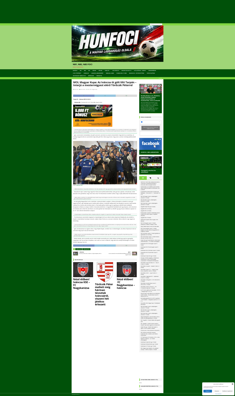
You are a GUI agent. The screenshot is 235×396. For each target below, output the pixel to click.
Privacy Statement (218, 393)
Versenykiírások (152, 70)
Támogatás (99, 75)
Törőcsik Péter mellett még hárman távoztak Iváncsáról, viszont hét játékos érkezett (104, 294)
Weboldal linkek (110, 73)
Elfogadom (208, 391)
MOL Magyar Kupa (93, 89)
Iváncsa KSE (79, 185)
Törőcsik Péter (86, 249)
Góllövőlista (115, 70)
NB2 (85, 70)
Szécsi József (82, 89)
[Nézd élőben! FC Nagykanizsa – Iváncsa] (127, 269)
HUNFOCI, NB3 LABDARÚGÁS (150, 152)
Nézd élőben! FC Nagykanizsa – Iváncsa (126, 283)
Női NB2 (100, 70)
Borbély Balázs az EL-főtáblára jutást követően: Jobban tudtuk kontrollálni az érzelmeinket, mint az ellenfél (150, 188)
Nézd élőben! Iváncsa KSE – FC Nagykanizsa (81, 283)
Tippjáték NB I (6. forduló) (146, 217)
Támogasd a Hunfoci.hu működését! (148, 171)
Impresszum (91, 75)
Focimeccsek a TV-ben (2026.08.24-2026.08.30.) (150, 330)
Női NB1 (94, 70)
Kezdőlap (75, 70)
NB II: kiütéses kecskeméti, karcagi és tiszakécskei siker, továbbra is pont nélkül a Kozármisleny (149, 334)
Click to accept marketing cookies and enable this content (150, 128)
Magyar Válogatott (127, 70)
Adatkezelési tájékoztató (79, 75)
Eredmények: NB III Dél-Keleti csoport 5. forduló (150, 250)
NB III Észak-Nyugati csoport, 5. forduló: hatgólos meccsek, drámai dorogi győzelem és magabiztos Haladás (150, 230)
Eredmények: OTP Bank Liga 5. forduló (148, 346)
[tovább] (142, 112)
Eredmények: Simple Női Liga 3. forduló (148, 342)
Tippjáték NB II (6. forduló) (146, 211)
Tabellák (107, 70)
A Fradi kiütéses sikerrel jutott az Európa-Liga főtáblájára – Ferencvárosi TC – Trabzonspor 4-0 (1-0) (150, 98)
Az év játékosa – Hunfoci (140, 70)
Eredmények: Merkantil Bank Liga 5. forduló (149, 344)
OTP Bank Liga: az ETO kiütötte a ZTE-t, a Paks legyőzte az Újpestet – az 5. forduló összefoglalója (150, 339)
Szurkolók (86, 73)
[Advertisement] (108, 13)
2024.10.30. (76, 89)
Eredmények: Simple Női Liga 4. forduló (148, 256)
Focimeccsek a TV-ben (121, 73)
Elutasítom (217, 391)
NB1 (81, 70)
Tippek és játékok (151, 73)
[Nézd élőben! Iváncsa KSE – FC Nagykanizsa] (83, 269)
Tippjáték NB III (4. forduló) (146, 208)
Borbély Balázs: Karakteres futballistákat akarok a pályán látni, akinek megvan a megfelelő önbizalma (150, 214)
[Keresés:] (156, 24)
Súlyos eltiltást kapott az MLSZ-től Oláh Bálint (150, 226)
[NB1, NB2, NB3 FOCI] (117, 61)
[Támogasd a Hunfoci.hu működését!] (150, 162)
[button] (232, 384)
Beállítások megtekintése (227, 391)
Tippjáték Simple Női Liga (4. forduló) (148, 206)
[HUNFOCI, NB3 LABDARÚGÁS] (150, 144)
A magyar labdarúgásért (97, 73)
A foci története (77, 73)
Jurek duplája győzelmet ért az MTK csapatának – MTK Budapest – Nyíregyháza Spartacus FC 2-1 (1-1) (150, 300)
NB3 (89, 70)
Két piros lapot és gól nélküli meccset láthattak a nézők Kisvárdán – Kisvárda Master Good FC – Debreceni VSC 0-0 (150, 295)
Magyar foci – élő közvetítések (136, 73)
